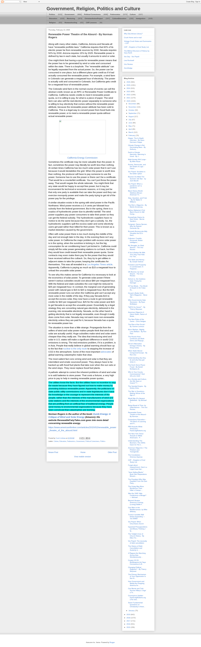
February (132, 135)
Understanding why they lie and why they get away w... (137, 360)
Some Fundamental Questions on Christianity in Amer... (136, 605)
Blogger (112, 642)
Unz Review (128, 64)
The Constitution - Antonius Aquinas (135, 456)
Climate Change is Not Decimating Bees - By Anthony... (137, 147)
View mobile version (82, 457)
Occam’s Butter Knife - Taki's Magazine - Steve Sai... (137, 295)
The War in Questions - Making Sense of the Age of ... (136, 393)
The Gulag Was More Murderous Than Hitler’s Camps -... (136, 488)
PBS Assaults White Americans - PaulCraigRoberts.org (137, 428)
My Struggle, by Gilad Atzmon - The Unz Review (136, 247)
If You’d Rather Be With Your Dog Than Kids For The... (136, 254)
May (130, 126)
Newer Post (53, 452)
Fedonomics (115, 14)
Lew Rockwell (129, 60)
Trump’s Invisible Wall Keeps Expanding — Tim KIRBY (136, 517)
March (131, 132)
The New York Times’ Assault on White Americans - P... (136, 436)
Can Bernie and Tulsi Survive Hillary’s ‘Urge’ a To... (137, 590)
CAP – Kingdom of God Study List (136, 47)
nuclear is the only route (75, 348)
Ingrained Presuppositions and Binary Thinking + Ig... (137, 529)
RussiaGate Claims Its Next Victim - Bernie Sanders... (136, 219)
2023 (129, 91)
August (131, 116)
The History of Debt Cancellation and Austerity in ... (135, 548)
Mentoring (71, 18)
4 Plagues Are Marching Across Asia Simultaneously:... (137, 555)
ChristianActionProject (94, 18)
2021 (129, 98)
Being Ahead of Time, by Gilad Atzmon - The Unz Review (137, 407)
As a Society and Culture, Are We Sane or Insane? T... (137, 381)
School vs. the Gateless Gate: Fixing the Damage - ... (136, 281)
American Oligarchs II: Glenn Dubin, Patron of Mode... (137, 314)
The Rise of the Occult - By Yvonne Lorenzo (137, 325)
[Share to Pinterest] (89, 438)
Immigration (140, 18)
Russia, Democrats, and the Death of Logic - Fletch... (137, 166)
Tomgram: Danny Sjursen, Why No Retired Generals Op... (137, 226)
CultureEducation (119, 18)
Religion (52, 22)
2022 (129, 95)
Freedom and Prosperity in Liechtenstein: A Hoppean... (137, 267)
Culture (133, 14)
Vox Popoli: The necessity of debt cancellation (137, 542)
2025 (129, 85)
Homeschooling (71, 22)
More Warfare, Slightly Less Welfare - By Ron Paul (137, 331)
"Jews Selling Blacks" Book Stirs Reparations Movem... (137, 474)
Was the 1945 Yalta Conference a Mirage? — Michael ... (137, 495)
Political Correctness (92, 14)
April (130, 129)
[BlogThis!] (82, 438)
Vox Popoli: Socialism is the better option (136, 173)
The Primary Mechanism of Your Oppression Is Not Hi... (137, 576)
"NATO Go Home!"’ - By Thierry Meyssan (136, 308)
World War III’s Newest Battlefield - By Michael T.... (137, 400)
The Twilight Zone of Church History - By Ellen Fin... (136, 536)
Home (82, 452)
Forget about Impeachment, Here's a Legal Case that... (137, 467)
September (133, 113)
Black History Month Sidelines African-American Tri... (135, 193)
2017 (129, 621)
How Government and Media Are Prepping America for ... (136, 583)
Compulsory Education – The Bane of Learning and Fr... (137, 421)
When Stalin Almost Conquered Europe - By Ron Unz (137, 353)
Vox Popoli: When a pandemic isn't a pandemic (135, 186)
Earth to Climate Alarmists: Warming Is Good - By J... (137, 154)
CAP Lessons (91, 22)
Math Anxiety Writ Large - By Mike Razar (137, 160)
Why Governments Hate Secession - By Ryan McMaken (137, 302)
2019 (129, 614)
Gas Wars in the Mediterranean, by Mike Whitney (137, 509)
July (130, 120)
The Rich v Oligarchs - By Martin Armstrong (137, 206)
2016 (129, 624)
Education (53, 18)
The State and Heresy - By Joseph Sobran (136, 261)
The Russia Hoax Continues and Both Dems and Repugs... (136, 338)
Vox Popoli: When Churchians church (136, 523)
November (133, 107)
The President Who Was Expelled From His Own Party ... (137, 481)
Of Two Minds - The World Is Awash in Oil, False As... (137, 288)
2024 (129, 88)
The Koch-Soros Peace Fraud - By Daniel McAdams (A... (136, 367)
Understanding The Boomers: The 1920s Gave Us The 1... (136, 443)
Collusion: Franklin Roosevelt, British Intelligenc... (135, 240)
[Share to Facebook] (87, 438)
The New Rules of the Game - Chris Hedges (137, 320)
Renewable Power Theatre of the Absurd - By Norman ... (137, 414)
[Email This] (80, 438)
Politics (52, 14)
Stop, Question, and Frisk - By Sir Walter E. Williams (137, 200)
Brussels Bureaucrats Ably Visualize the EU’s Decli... (137, 233)
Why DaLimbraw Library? (133, 34)
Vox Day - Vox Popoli (131, 56)
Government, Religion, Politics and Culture (93, 8)
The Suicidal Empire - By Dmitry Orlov (137, 387)
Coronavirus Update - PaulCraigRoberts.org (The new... (137, 597)
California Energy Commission (82, 158)
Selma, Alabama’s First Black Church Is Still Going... (136, 212)
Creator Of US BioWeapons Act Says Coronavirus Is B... (137, 562)
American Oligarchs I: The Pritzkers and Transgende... (137, 450)
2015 (129, 627)
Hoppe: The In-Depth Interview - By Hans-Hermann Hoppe (136, 140)
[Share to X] (85, 438)
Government (69, 14)
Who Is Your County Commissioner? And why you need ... (136, 374)
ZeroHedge (128, 68)
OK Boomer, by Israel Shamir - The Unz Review (136, 274)
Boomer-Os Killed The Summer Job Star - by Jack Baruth (137, 179)
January (132, 610)
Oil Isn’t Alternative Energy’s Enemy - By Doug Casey (136, 346)
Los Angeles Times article (99, 264)
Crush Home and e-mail (133, 37)
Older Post (112, 452)
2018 (129, 618)
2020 (129, 101)
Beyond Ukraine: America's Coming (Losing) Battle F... (135, 502)
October (132, 110)
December (133, 104)
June (131, 123)
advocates (106, 352)
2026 (129, 82)
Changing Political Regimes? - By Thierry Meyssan (137, 569)
